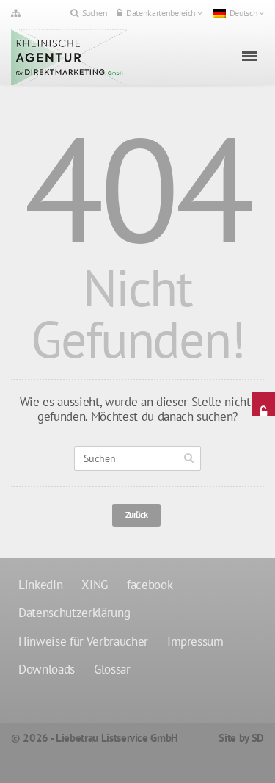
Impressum (195, 641)
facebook (149, 585)
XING (94, 585)
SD (258, 738)
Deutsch (244, 12)
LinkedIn (40, 585)
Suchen (95, 12)
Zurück (136, 514)
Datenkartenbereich (161, 12)
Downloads (46, 669)
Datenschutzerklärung (74, 613)
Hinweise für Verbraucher (83, 641)
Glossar (112, 669)
